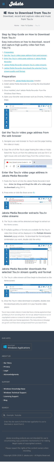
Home (16, 25)
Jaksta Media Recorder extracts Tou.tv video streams (25, 65)
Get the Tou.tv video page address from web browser (25, 55)
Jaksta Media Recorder (25, 81)
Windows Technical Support (15, 392)
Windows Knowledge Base (14, 389)
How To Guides (27, 25)
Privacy (7, 367)
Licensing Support (11, 396)
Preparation (9, 52)
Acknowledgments (11, 374)
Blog (5, 400)
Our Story (8, 363)
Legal (6, 370)
